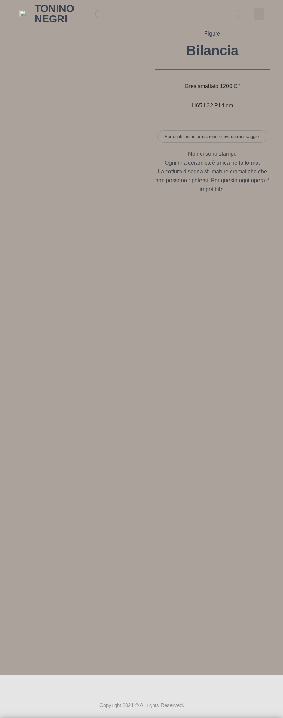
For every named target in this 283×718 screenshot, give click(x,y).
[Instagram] (141, 687)
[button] (259, 14)
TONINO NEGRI (54, 14)
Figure (212, 34)
